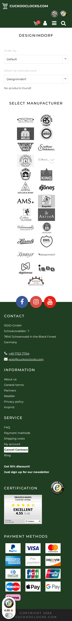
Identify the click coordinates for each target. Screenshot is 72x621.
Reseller (9, 396)
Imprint (9, 407)
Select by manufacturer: (20, 70)
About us (10, 379)
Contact (14, 316)
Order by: (10, 50)
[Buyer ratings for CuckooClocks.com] (23, 511)
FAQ (7, 427)
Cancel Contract (16, 449)
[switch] (8, 615)
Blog (7, 455)
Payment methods (17, 433)
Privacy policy (14, 401)
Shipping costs (14, 438)
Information (19, 370)
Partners (10, 390)
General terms (14, 385)
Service (13, 418)
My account (12, 444)
